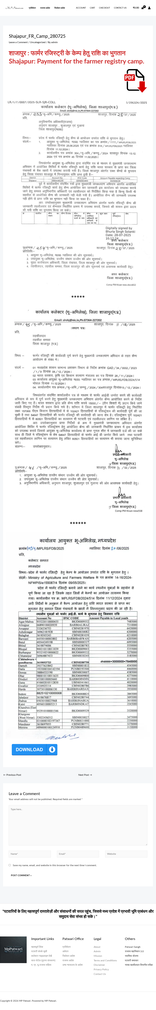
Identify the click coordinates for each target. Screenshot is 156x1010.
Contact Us (120, 8)
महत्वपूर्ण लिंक (37, 947)
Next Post (85, 775)
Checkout (104, 8)
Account (81, 8)
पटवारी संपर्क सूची (39, 951)
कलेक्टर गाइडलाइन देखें (41, 956)
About (97, 947)
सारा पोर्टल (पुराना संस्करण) (43, 960)
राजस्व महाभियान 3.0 (134, 951)
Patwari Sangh (132, 947)
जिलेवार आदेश (59, 8)
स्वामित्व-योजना (131, 956)
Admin (97, 951)
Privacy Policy (101, 969)
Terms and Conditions (105, 960)
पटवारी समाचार (131, 960)
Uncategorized (38, 42)
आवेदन (65, 951)
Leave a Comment (18, 42)
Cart (92, 8)
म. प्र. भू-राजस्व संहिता (41, 965)
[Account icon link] (149, 8)
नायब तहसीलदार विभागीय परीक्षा (139, 965)
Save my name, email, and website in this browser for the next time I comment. (55, 865)
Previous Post (12, 775)
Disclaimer (99, 965)
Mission (98, 956)
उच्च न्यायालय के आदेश (72, 965)
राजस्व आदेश (45, 8)
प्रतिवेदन (32, 8)
